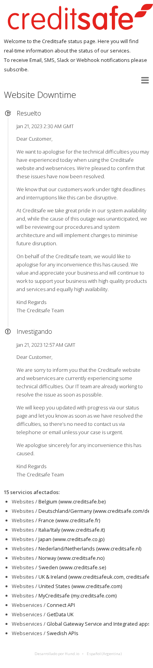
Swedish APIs (62, 633)
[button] (145, 80)
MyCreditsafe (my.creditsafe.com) (77, 595)
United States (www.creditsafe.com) (80, 586)
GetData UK (60, 614)
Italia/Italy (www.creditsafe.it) (71, 529)
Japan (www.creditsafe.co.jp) (71, 539)
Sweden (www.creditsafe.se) (72, 567)
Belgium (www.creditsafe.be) (72, 501)
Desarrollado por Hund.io (57, 653)
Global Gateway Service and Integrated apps (99, 623)
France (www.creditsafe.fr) (69, 520)
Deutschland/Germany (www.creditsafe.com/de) (95, 510)
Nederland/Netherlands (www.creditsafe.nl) (89, 548)
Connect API (61, 604)
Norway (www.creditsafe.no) (71, 557)
